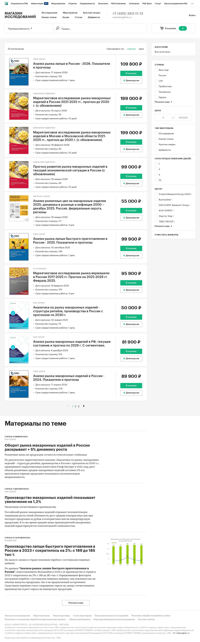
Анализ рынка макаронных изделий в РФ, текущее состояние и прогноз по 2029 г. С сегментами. (72, 343)
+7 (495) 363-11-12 (127, 13)
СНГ (161, 80)
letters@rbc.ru (183, 632)
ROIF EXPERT (166, 210)
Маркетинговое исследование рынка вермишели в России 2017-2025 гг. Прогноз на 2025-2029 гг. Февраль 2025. (71, 277)
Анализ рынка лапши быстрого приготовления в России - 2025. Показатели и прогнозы (70, 240)
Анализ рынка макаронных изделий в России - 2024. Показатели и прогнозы (68, 377)
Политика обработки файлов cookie (150, 616)
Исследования (49, 13)
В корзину (131, 73)
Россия (162, 75)
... (192, 3)
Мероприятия (70, 13)
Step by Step (166, 215)
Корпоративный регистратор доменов (114, 619)
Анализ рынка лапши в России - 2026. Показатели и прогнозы (71, 65)
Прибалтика (165, 86)
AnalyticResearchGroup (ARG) (175, 193)
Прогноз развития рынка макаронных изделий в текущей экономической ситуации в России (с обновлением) (70, 170)
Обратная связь (41, 616)
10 (160, 179)
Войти (192, 15)
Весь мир (164, 69)
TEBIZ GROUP (167, 221)
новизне (131, 48)
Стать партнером (82, 616)
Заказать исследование (17, 616)
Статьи (78, 17)
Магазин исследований (20, 15)
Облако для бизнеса (79, 619)
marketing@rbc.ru (122, 17)
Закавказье (164, 91)
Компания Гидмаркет (44, 93)
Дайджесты (94, 17)
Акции (65, 17)
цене (141, 48)
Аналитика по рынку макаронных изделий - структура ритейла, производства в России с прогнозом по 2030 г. (68, 311)
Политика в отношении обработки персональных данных (35, 619)
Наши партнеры (61, 616)
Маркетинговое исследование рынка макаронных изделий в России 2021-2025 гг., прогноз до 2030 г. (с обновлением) (72, 102)
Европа (162, 97)
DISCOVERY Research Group (174, 204)
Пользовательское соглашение (111, 616)
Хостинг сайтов (146, 619)
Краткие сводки (91, 13)
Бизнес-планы (49, 17)
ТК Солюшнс (39, 269)
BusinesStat (165, 199)
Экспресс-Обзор (41, 196)
